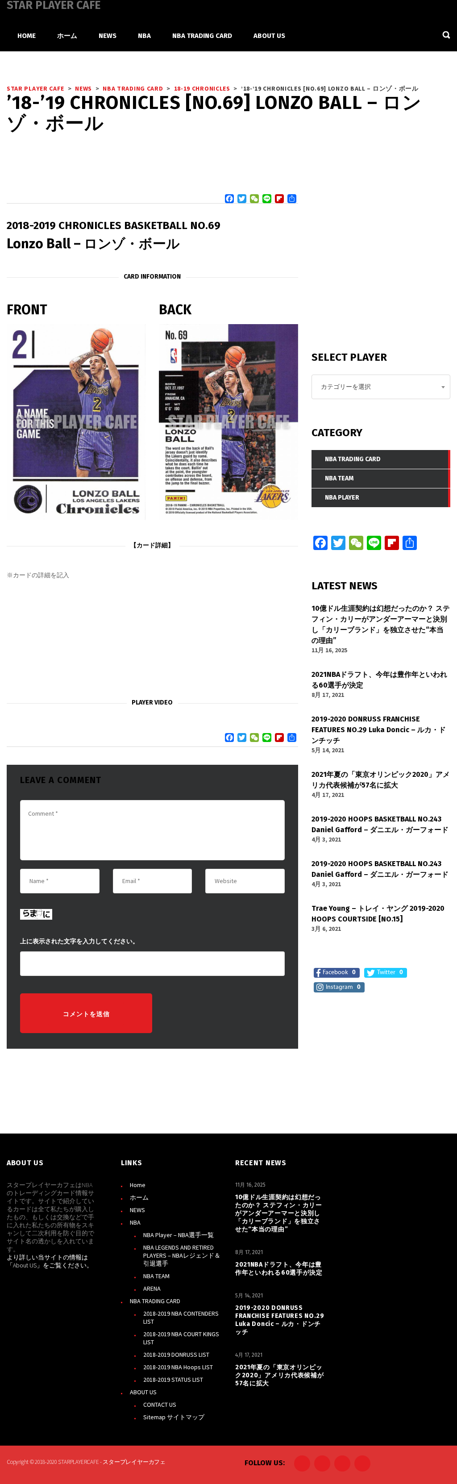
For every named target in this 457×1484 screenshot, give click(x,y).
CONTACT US (159, 1405)
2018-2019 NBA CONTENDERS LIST (181, 1317)
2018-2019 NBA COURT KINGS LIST (181, 1338)
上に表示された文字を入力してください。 (79, 941)
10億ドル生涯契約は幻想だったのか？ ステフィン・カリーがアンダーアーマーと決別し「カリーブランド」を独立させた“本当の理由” (278, 1213)
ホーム (139, 1197)
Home (137, 1185)
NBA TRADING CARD (155, 1301)
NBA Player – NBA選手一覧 (178, 1235)
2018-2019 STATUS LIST (173, 1380)
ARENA (152, 1288)
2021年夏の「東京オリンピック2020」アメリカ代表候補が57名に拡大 (279, 1375)
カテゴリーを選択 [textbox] (346, 387)
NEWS (137, 1210)
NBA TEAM (156, 1276)
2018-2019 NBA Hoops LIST (178, 1367)
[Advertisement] (152, 639)
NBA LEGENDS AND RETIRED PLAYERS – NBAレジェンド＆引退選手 (181, 1255)
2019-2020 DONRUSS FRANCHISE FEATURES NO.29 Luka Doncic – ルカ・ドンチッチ (279, 1320)
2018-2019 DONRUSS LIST (176, 1355)
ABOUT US (143, 1392)
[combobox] (381, 387)
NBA (135, 1222)
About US (25, 1265)
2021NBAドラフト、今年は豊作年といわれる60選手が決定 (279, 1268)
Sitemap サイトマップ (173, 1417)
